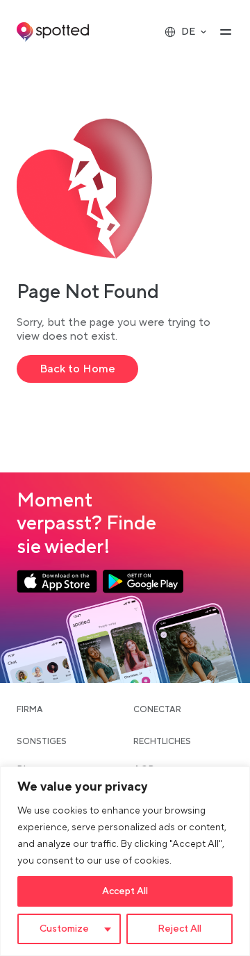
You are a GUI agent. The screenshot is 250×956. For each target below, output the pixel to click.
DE (188, 32)
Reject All (179, 929)
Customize (64, 929)
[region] (125, 861)
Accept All (125, 891)
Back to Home (77, 369)
